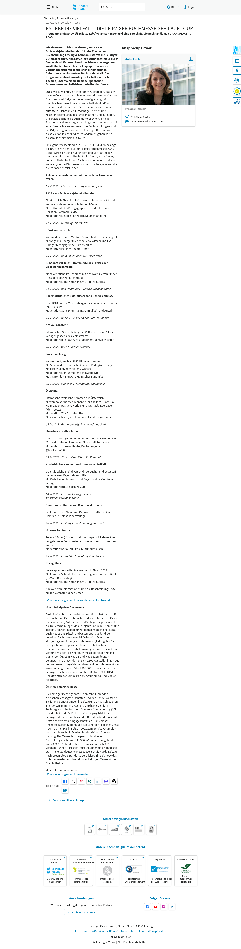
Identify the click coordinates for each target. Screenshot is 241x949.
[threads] (114, 781)
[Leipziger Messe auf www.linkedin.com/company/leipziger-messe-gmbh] (172, 906)
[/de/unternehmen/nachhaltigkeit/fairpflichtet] (159, 871)
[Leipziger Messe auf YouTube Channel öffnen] (155, 906)
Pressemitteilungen (68, 18)
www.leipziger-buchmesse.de (69, 774)
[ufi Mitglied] (89, 829)
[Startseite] (80, 7)
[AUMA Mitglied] (102, 829)
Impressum (82, 931)
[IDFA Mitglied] (126, 829)
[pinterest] (81, 781)
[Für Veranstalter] (237, 101)
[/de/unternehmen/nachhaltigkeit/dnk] (81, 871)
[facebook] (65, 781)
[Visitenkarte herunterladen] (191, 59)
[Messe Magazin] (237, 50)
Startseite (49, 18)
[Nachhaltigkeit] (237, 91)
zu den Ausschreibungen (81, 912)
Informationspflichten (152, 931)
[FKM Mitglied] (114, 829)
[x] (73, 781)
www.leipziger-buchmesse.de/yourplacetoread (80, 600)
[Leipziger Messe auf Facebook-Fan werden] (147, 906)
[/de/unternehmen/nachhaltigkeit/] (55, 871)
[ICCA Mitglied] (151, 829)
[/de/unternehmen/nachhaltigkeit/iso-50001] (133, 871)
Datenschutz (129, 931)
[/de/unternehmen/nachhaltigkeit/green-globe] (107, 871)
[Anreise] (237, 70)
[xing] (89, 781)
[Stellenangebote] (237, 80)
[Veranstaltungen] (237, 61)
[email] (65, 790)
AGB (94, 931)
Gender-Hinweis (109, 931)
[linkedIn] (98, 781)
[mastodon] (106, 781)
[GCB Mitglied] (139, 829)
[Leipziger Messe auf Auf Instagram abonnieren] (164, 906)
